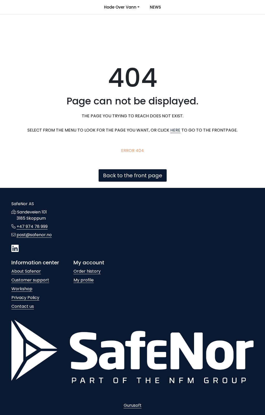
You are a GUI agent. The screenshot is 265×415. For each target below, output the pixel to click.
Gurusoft (133, 405)
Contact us (22, 306)
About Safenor (26, 271)
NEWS (155, 7)
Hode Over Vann (120, 7)
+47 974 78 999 (32, 226)
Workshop (21, 289)
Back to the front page (132, 175)
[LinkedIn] (15, 248)
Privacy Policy (25, 298)
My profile (83, 280)
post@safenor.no (34, 235)
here (175, 130)
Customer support (30, 280)
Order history (87, 271)
